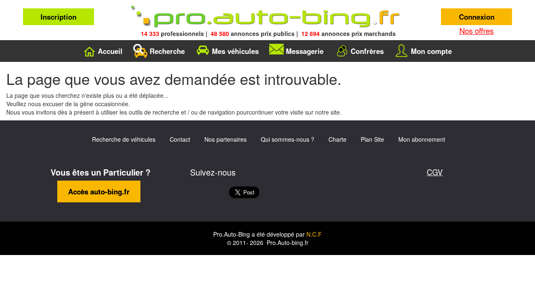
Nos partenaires (225, 139)
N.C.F (314, 234)
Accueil (110, 51)
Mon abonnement (421, 139)
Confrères (367, 51)
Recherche (167, 51)
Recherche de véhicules (123, 139)
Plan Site (372, 139)
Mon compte (431, 51)
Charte (337, 139)
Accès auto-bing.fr (99, 191)
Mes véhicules (235, 51)
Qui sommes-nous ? (287, 139)
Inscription (58, 17)
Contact (180, 139)
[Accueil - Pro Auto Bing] (267, 16)
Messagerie (305, 51)
